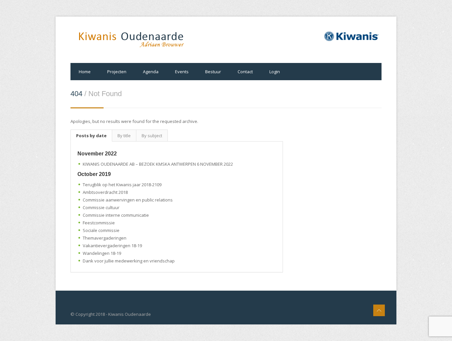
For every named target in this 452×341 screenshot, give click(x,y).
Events (182, 72)
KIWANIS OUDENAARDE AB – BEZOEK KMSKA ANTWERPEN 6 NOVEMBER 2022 (158, 164)
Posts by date (91, 136)
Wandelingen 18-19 (102, 253)
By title (124, 136)
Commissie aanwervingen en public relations (128, 200)
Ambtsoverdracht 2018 (105, 192)
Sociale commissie (101, 230)
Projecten (116, 72)
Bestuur (213, 72)
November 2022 (97, 153)
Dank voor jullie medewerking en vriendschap (129, 261)
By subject (152, 136)
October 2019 (94, 174)
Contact (245, 72)
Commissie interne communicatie (116, 215)
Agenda (150, 72)
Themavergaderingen (104, 238)
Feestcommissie (99, 223)
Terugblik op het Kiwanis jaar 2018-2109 (122, 185)
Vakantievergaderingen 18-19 (112, 246)
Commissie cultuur (101, 207)
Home (85, 72)
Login (274, 72)
